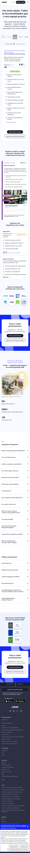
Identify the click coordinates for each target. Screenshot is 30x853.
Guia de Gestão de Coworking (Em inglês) (12, 787)
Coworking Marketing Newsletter (10, 776)
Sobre (3, 819)
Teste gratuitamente (15, 336)
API (2, 752)
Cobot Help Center (6, 765)
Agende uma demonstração (15, 136)
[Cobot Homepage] (4, 2)
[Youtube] (10, 711)
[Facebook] (14, 711)
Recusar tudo (14, 846)
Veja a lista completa (11, 122)
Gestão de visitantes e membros (10, 741)
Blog (3, 774)
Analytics (4, 725)
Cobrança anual (9, 44)
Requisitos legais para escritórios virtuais (12, 792)
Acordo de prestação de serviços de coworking (13, 789)
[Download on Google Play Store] (20, 701)
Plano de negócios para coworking (10, 794)
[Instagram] (17, 711)
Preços (3, 779)
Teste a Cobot (20, 2)
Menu (26, 2)
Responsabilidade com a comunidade (11, 824)
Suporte (4, 762)
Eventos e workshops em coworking (10, 808)
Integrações (4, 750)
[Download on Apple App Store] (9, 701)
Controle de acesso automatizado (10, 727)
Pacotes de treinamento (7, 767)
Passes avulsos (5, 734)
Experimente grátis (15, 132)
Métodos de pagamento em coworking (11, 798)
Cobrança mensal (20, 44)
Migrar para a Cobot (7, 771)
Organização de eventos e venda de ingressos (13, 736)
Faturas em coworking (7, 801)
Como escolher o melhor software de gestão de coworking (13, 811)
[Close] (27, 826)
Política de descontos (9, 557)
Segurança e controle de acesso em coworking (13, 805)
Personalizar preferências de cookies (18, 849)
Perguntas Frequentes (10, 444)
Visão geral (4, 719)
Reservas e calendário (7, 732)
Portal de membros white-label (9, 743)
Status (3, 755)
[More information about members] (12, 65)
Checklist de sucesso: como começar (11, 796)
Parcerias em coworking (8, 803)
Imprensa (4, 821)
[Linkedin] (20, 711)
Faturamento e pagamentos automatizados (12, 730)
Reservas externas (6, 739)
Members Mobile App (7, 723)
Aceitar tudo (24, 846)
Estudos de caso (6, 769)
